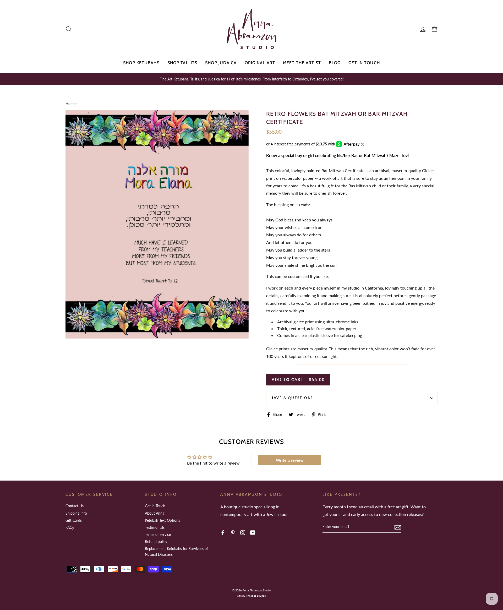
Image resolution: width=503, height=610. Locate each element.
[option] (251, 79)
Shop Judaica (221, 62)
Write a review (290, 460)
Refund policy (156, 541)
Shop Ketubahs (141, 62)
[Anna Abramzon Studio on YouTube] (252, 532)
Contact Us (74, 506)
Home (70, 104)
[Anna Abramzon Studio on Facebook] (222, 532)
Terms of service (158, 534)
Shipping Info (76, 513)
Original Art (260, 62)
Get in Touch (364, 62)
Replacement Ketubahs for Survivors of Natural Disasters (176, 551)
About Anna (154, 513)
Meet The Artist (302, 62)
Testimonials (155, 527)
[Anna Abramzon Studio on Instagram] (242, 532)
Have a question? (291, 398)
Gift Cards (73, 520)
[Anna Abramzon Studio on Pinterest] (232, 532)
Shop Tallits (182, 62)
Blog (335, 62)
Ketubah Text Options (162, 520)
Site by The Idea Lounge (251, 595)
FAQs (69, 527)
